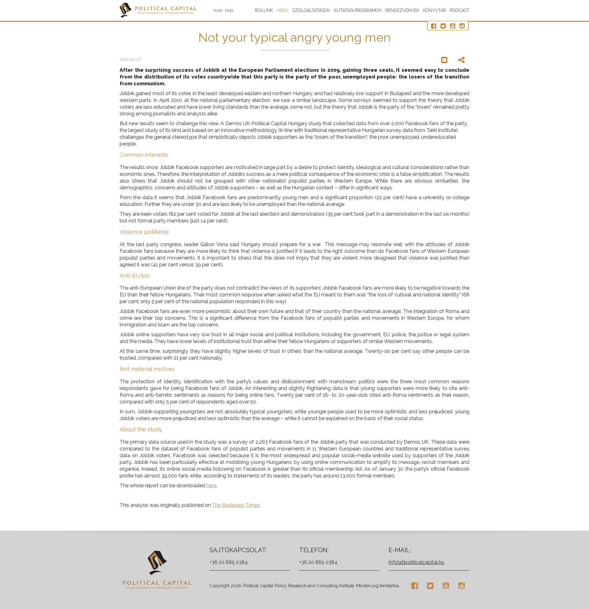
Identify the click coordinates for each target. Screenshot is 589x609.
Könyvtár (434, 10)
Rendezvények (402, 10)
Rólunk (264, 10)
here (211, 485)
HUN (217, 10)
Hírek (283, 10)
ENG (229, 10)
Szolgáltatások (311, 10)
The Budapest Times (236, 505)
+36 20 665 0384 (229, 562)
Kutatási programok (358, 10)
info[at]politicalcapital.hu (416, 562)
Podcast (459, 10)
